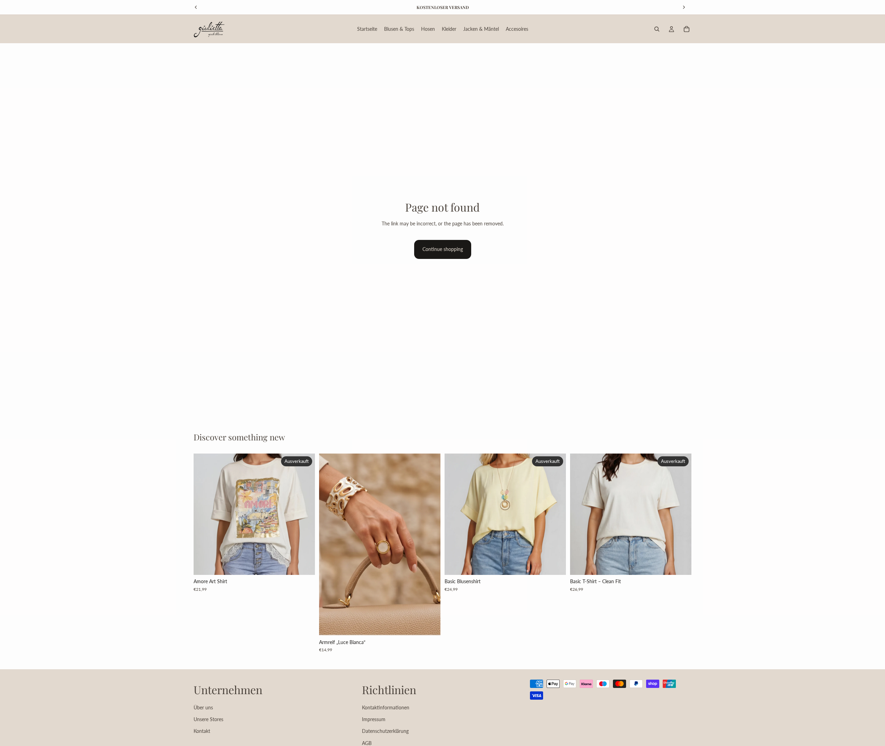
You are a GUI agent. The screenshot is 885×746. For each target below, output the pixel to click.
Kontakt (202, 731)
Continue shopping (442, 249)
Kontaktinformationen (385, 707)
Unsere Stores (208, 719)
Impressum (373, 719)
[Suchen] (656, 29)
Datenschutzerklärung (385, 731)
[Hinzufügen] (429, 625)
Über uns (203, 707)
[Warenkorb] (686, 29)
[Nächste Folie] (430, 544)
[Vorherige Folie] (329, 544)
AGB (367, 743)
